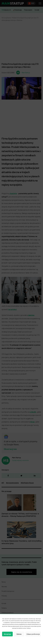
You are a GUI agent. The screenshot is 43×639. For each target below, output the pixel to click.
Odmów (19, 634)
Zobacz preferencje (33, 634)
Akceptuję (7, 634)
